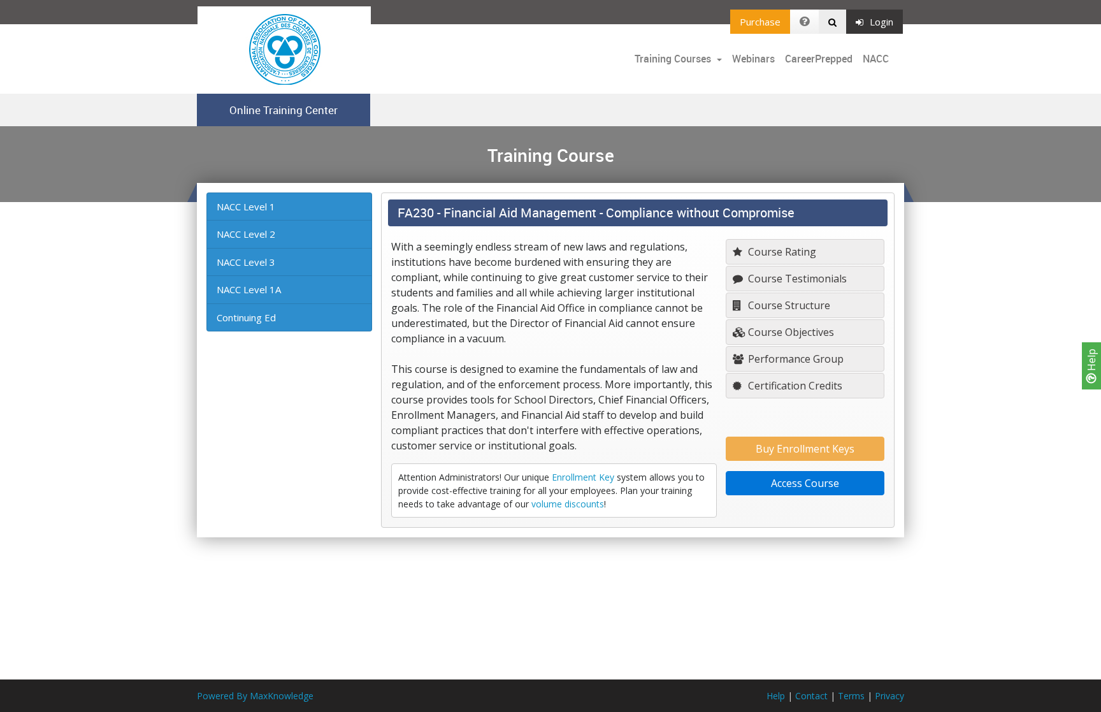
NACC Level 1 (246, 206)
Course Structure (787, 305)
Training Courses (674, 59)
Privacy (889, 696)
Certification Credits (793, 386)
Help (1091, 361)
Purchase (760, 21)
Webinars (753, 59)
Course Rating (780, 252)
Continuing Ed (246, 317)
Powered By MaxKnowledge (255, 696)
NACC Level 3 (246, 262)
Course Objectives (789, 332)
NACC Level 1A (249, 289)
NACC (876, 59)
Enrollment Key (583, 477)
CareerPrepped (819, 59)
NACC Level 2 (246, 234)
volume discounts (567, 504)
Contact (811, 696)
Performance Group (794, 359)
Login (881, 21)
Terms (851, 696)
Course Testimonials (796, 279)
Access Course (805, 483)
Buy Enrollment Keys (805, 449)
